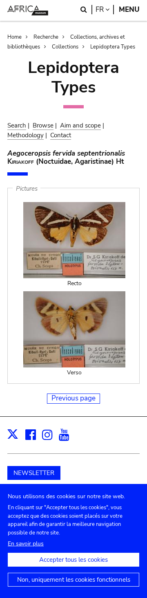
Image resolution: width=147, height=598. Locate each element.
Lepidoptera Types (112, 47)
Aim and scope (80, 125)
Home (14, 37)
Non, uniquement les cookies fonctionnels (73, 580)
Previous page (73, 398)
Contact (60, 135)
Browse (43, 125)
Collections (65, 47)
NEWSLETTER (33, 473)
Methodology (25, 135)
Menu (129, 9)
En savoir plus (26, 544)
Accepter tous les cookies (73, 560)
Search (16, 125)
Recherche (45, 37)
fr (105, 9)
